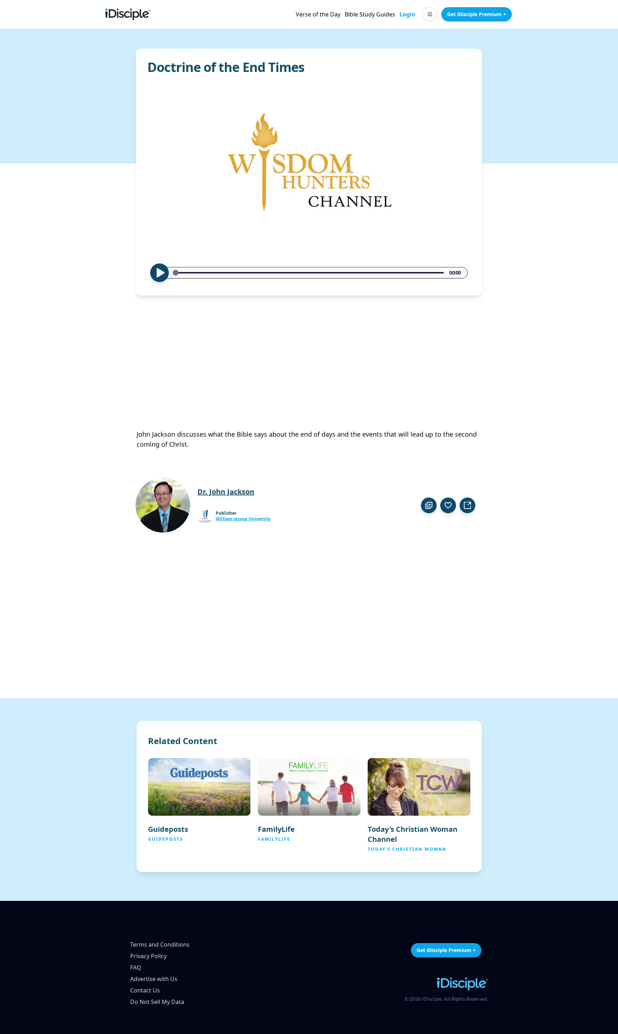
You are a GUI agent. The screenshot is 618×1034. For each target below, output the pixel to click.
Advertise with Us (153, 979)
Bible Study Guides (370, 14)
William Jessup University (243, 519)
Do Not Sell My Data (157, 1002)
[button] (430, 14)
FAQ (135, 967)
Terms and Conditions (160, 944)
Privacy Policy (148, 956)
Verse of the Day (318, 14)
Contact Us (145, 990)
